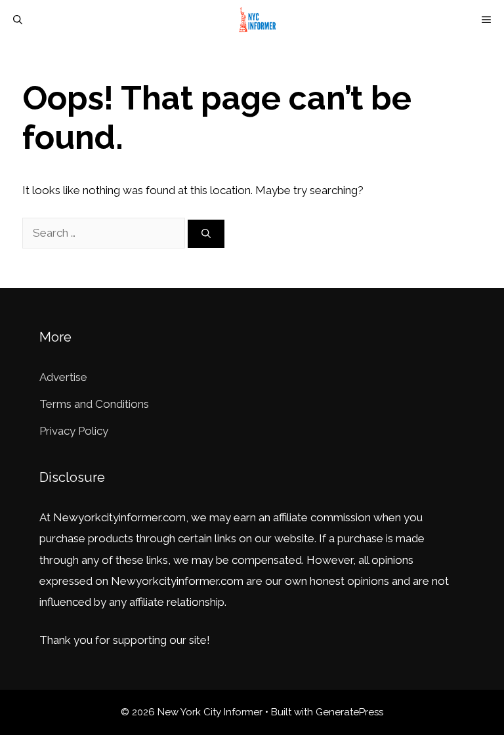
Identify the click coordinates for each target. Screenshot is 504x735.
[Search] (206, 234)
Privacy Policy (73, 430)
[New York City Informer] (259, 19)
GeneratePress (349, 712)
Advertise (63, 377)
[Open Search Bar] (17, 19)
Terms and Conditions (94, 403)
